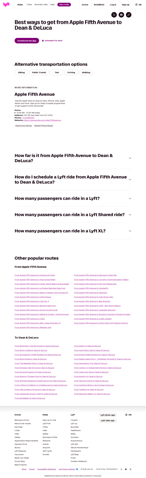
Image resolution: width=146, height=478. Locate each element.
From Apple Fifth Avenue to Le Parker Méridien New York (40, 288)
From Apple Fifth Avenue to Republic (90, 292)
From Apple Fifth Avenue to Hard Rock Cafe (93, 297)
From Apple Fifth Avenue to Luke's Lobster (93, 318)
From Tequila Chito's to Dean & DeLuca (91, 381)
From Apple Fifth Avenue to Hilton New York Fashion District (101, 323)
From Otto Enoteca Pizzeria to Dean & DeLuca (35, 389)
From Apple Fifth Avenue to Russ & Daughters (35, 279)
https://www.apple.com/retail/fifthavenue (42, 120)
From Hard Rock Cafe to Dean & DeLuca (91, 350)
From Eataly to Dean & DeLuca (87, 346)
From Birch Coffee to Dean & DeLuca (31, 350)
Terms (24, 469)
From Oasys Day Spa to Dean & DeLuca (91, 372)
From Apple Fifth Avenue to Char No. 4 (32, 301)
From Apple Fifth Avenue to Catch (30, 318)
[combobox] (138, 4)
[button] (73, 158)
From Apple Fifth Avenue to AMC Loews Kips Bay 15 (37, 323)
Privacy (32, 469)
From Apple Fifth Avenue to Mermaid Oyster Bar (95, 275)
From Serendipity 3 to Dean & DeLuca (90, 363)
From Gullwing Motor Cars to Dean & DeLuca (94, 385)
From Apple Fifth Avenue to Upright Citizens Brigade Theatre (101, 279)
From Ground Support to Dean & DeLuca (33, 372)
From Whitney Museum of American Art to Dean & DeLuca (40, 381)
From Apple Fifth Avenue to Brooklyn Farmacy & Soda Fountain (102, 314)
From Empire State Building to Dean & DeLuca (94, 354)
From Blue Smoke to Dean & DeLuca (30, 359)
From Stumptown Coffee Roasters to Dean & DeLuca (38, 354)
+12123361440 (28, 117)
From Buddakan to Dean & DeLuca (30, 398)
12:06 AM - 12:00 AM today (28, 113)
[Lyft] (6, 4)
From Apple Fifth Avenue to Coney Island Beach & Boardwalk (42, 284)
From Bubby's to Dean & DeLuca (88, 376)
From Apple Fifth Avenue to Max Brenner (92, 301)
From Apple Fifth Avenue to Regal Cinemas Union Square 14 (41, 292)
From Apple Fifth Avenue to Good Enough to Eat (36, 310)
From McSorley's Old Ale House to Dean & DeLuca (37, 346)
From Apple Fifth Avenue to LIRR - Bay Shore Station (97, 305)
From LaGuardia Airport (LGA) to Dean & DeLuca (36, 394)
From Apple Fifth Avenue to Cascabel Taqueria (94, 310)
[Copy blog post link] (128, 15)
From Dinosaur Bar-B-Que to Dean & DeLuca (34, 367)
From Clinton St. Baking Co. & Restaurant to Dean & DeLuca (41, 385)
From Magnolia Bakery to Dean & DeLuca (92, 394)
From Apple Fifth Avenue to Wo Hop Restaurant (95, 284)
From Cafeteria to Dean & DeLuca (88, 389)
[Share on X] (114, 15)
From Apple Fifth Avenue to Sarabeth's (91, 288)
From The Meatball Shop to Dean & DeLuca (34, 363)
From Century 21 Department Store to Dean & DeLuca (97, 367)
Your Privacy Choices (67, 469)
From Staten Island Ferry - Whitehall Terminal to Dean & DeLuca (102, 359)
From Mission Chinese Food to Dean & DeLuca (35, 376)
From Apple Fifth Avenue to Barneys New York (35, 305)
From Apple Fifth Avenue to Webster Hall (33, 327)
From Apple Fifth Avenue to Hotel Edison (33, 297)
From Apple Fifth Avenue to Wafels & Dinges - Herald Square (42, 314)
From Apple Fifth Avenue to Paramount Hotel (35, 275)
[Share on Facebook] (121, 15)
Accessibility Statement (47, 469)
